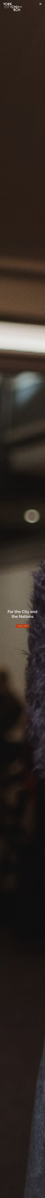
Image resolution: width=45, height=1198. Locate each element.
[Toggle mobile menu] (40, 4)
